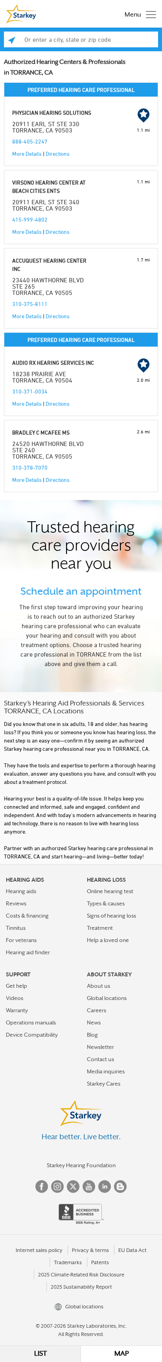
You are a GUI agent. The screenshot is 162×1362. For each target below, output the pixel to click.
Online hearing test (110, 891)
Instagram (57, 1186)
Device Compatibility (32, 1035)
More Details (27, 153)
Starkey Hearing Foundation (81, 1165)
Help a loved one (108, 940)
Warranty (17, 1010)
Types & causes (106, 903)
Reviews (16, 903)
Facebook (41, 1186)
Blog (92, 1035)
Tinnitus (16, 928)
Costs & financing (27, 915)
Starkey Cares (103, 1083)
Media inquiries (106, 1071)
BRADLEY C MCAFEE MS (41, 432)
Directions (58, 153)
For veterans (21, 940)
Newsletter (100, 1047)
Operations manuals (31, 1022)
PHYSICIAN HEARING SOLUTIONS (51, 112)
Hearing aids (21, 891)
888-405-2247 (30, 141)
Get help (16, 986)
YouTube (89, 1186)
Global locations (107, 998)
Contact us (100, 1059)
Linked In (104, 1186)
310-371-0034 (30, 391)
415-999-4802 (30, 219)
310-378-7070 (30, 467)
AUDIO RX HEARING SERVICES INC (53, 362)
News (94, 1022)
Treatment (100, 928)
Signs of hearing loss (111, 915)
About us (98, 986)
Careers (96, 1010)
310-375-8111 (30, 303)
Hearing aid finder (28, 952)
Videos (14, 998)
